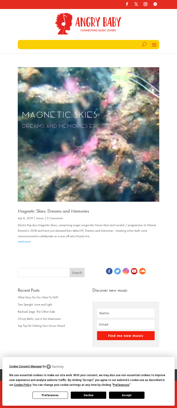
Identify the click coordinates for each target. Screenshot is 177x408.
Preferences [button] (121, 385)
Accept (127, 395)
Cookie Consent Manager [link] (25, 366)
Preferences (50, 395)
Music (40, 218)
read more (24, 241)
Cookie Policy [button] (22, 385)
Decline (88, 395)
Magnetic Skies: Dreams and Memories (53, 211)
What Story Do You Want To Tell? (38, 297)
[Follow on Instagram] (145, 4)
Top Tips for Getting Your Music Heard (41, 326)
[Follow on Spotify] (155, 4)
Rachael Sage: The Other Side (36, 311)
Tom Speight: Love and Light (35, 304)
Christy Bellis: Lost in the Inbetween (39, 319)
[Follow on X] (136, 4)
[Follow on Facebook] (127, 4)
